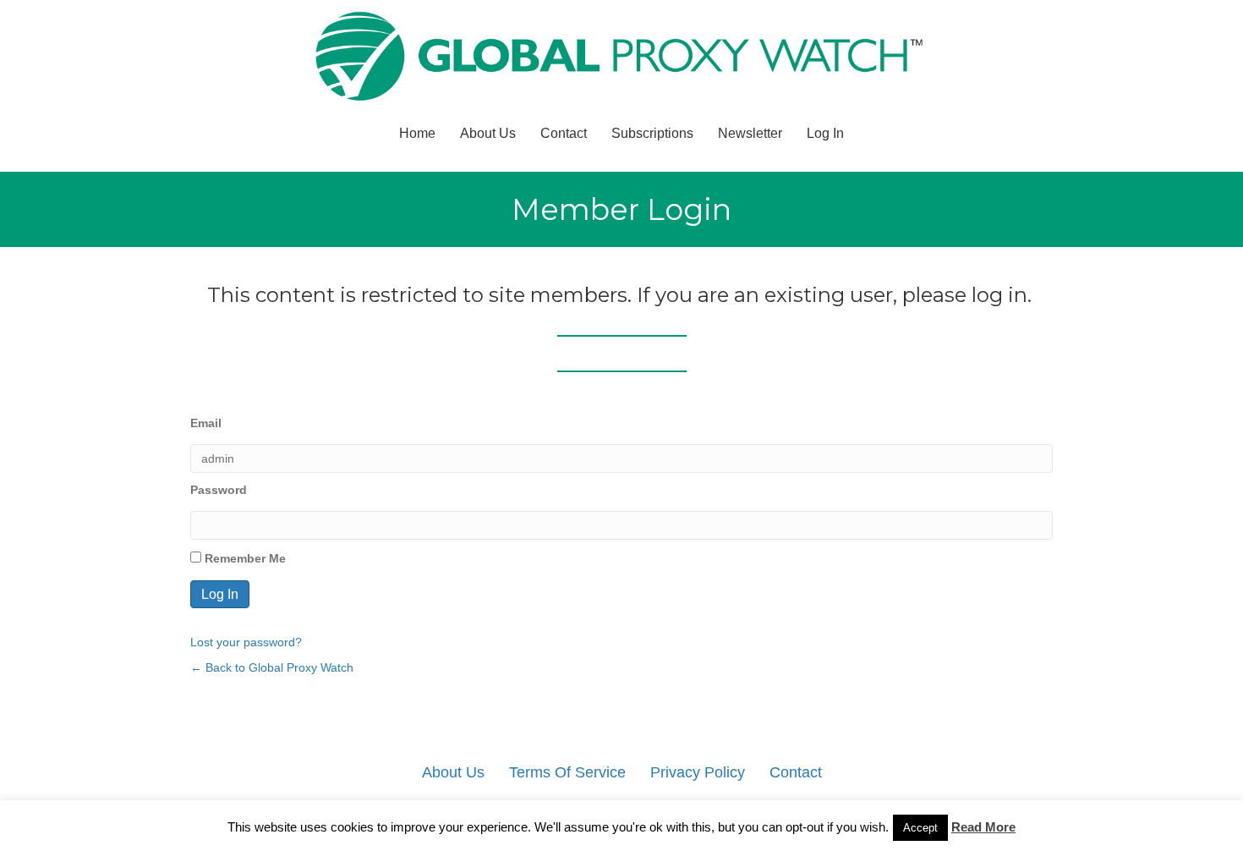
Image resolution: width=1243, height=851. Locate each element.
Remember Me (243, 558)
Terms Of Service (567, 772)
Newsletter (750, 133)
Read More (983, 827)
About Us (488, 133)
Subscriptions (652, 133)
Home (417, 133)
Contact (563, 133)
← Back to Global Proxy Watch (271, 667)
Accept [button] (920, 827)
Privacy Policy (697, 772)
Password (218, 490)
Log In (825, 133)
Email (206, 423)
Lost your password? (246, 642)
